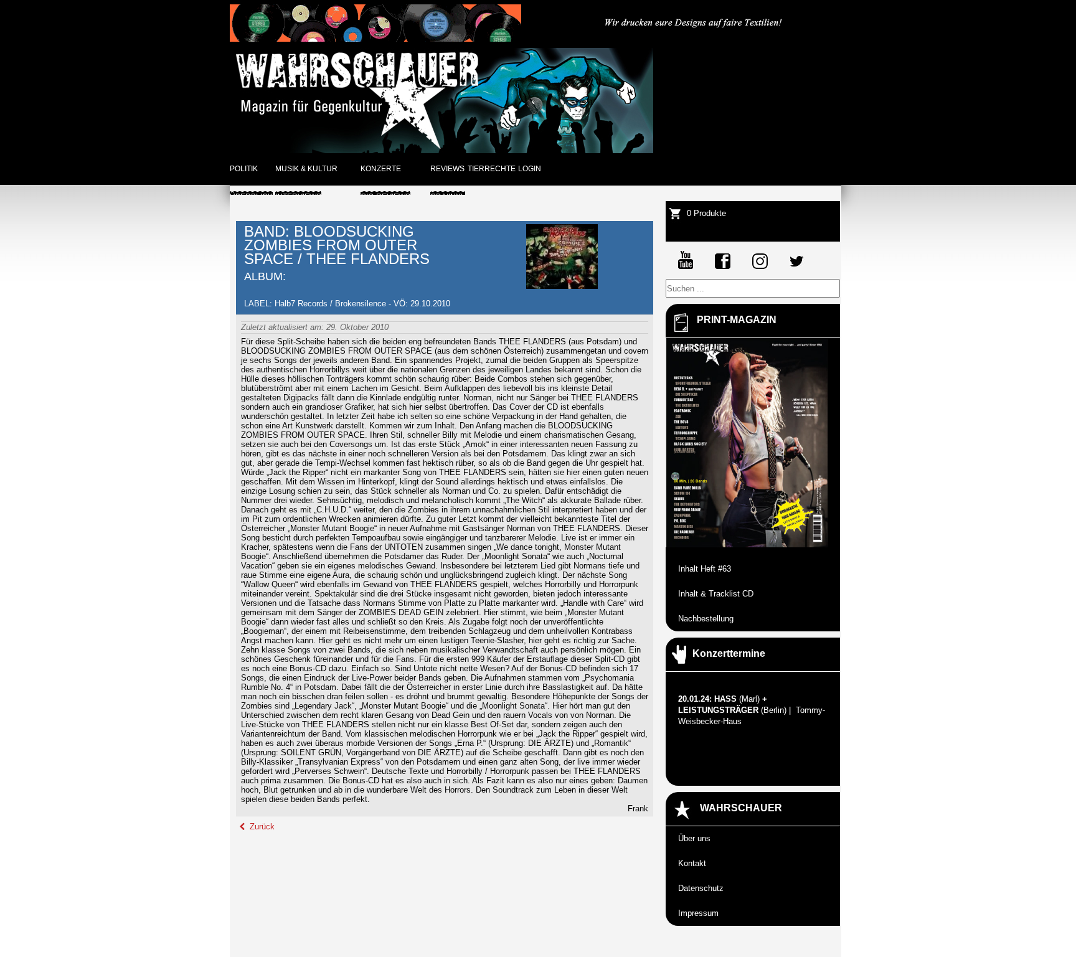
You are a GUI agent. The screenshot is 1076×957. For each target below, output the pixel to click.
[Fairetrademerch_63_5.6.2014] (694, 39)
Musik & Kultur (306, 168)
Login (529, 168)
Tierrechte (492, 168)
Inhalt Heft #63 (704, 568)
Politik (244, 168)
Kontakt (692, 863)
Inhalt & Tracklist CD (715, 593)
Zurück (261, 826)
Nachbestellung (706, 618)
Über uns (694, 838)
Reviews (447, 168)
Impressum (698, 913)
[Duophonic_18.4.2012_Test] (375, 39)
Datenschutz (701, 888)
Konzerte (381, 168)
